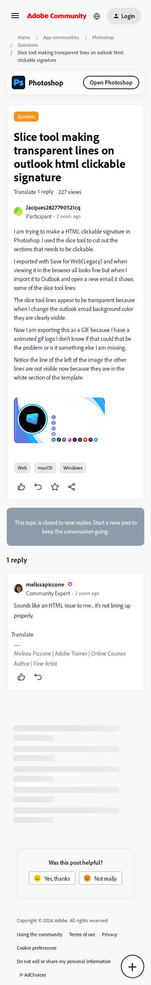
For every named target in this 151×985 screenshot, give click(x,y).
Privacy (109, 934)
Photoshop (103, 37)
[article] (75, 632)
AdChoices (35, 975)
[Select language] (97, 16)
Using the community (39, 934)
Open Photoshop (111, 82)
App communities (61, 37)
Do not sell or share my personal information (64, 961)
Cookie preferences (37, 948)
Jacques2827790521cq (53, 207)
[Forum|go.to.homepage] (57, 16)
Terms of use (82, 934)
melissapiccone (45, 584)
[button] (15, 18)
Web (22, 468)
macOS (45, 468)
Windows (73, 468)
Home (24, 37)
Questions (28, 45)
